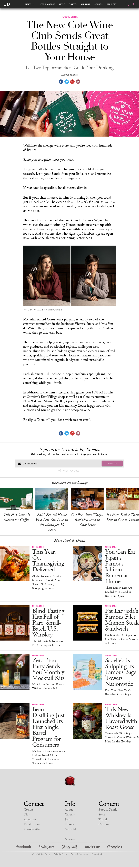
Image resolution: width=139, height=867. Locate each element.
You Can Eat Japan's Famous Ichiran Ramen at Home (120, 567)
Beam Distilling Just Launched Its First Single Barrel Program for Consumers (48, 727)
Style (62, 4)
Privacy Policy (97, 854)
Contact (29, 809)
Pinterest (69, 847)
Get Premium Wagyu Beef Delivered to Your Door (87, 519)
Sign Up (112, 463)
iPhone (69, 824)
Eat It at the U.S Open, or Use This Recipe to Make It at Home (121, 639)
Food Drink (48, 4)
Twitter (92, 847)
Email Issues (32, 824)
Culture (85, 4)
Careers (70, 814)
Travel (73, 4)
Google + (115, 847)
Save (72, 81)
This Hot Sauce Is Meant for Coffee (16, 517)
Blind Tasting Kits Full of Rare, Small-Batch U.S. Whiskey (48, 623)
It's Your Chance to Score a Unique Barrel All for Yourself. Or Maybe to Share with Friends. (48, 757)
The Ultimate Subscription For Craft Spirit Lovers (48, 643)
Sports (98, 4)
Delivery (111, 4)
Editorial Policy (60, 854)
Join (67, 819)
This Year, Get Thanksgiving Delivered (48, 561)
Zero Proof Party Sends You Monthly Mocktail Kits (48, 669)
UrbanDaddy (6, 4)
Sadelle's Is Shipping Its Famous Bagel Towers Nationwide (121, 672)
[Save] (78, 81)
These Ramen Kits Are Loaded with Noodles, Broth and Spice (118, 592)
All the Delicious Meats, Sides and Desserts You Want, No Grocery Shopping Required (46, 582)
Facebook (24, 847)
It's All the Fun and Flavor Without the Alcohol (48, 686)
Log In (133, 4)
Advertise (30, 819)
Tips (26, 814)
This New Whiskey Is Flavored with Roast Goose (121, 718)
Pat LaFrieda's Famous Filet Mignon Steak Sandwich (121, 620)
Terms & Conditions (79, 854)
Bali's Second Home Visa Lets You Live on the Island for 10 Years (51, 522)
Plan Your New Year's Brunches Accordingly (118, 692)
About (69, 809)
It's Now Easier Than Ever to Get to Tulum (122, 517)
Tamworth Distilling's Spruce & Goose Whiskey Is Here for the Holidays (122, 737)
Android (70, 829)
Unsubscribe (32, 829)
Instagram (46, 847)
